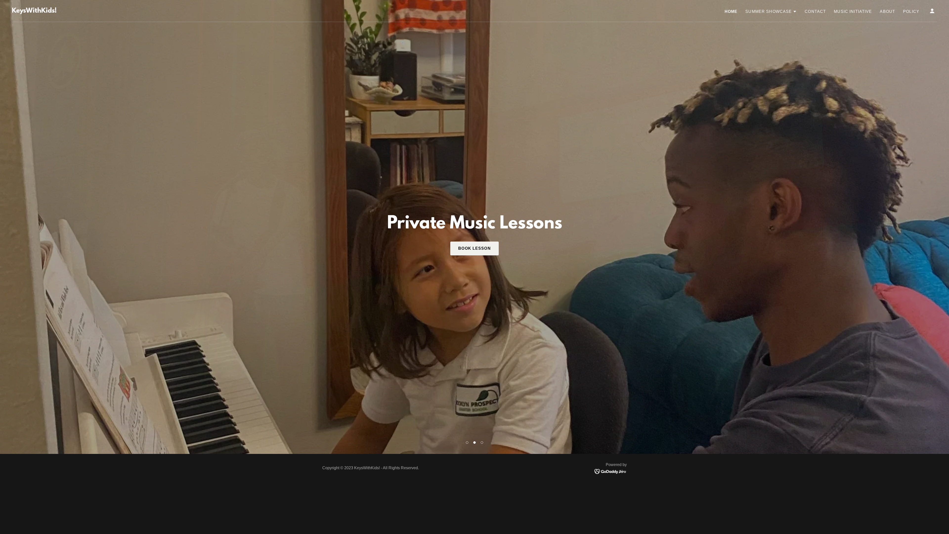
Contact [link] (815, 11)
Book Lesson (474, 248)
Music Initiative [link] (853, 11)
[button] (467, 442)
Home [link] (731, 11)
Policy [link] (911, 11)
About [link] (887, 11)
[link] (34, 11)
